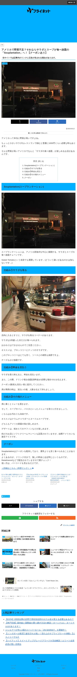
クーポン (27, 178)
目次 (35, 161)
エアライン (38, 665)
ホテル (13, 668)
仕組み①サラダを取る (33, 168)
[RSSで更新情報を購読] (57, 518)
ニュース (13, 665)
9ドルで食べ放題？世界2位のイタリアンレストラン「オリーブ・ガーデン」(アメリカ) (12, 476)
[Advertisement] (38, 29)
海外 (38, 671)
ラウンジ (63, 665)
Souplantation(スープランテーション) (39, 165)
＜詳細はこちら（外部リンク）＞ (17, 468)
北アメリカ (6, 496)
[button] (66, 506)
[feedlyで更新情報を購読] (20, 518)
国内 (63, 668)
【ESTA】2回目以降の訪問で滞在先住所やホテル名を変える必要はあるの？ (39, 619)
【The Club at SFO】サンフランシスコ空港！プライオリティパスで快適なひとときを (37, 476)
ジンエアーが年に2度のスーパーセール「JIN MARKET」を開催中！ (36, 630)
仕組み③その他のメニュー (35, 174)
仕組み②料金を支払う (33, 171)
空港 (38, 668)
